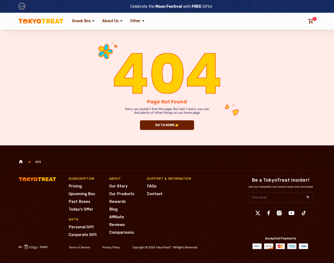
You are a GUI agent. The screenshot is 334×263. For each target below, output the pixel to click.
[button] (307, 197)
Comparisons (121, 232)
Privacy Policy (111, 247)
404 (38, 162)
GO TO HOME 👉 (167, 125)
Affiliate (116, 217)
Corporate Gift (83, 235)
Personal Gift (81, 227)
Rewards (117, 201)
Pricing (75, 186)
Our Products (122, 194)
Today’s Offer (81, 209)
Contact (155, 194)
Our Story (118, 186)
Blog (113, 209)
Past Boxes (79, 201)
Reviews (117, 225)
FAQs (152, 186)
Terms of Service (79, 247)
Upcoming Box (82, 194)
